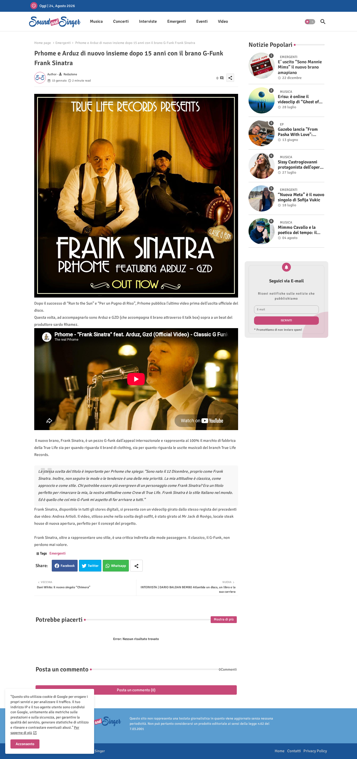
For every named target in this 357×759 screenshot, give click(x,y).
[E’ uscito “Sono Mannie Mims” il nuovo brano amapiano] (262, 66)
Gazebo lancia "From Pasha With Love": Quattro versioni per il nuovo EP (299, 132)
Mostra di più (224, 619)
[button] (310, 21)
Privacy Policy (315, 751)
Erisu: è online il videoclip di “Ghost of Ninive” (298, 99)
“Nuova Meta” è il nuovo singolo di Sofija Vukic (301, 197)
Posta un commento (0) (136, 690)
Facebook (68, 566)
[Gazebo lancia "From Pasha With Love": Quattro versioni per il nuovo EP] (262, 133)
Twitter (93, 566)
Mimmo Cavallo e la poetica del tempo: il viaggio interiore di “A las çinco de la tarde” (299, 230)
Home (280, 751)
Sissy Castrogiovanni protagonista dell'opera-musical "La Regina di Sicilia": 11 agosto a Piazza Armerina (301, 164)
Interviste (148, 21)
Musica (96, 21)
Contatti (294, 751)
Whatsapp (118, 566)
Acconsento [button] (25, 744)
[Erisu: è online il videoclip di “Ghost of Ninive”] (262, 100)
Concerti (121, 21)
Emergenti (176, 21)
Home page (42, 43)
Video (223, 21)
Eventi (202, 21)
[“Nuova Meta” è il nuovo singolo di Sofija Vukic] (262, 198)
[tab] (96, 21)
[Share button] (136, 566)
